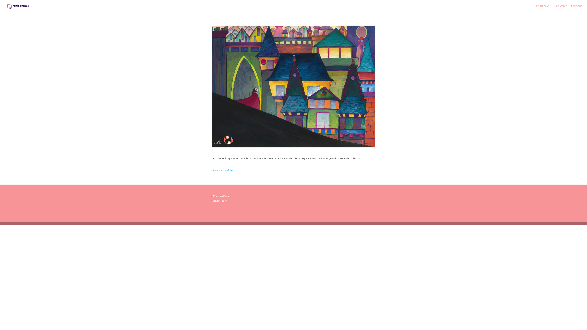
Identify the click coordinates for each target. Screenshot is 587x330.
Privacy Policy (220, 200)
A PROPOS (576, 6)
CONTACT (561, 6)
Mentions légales (222, 196)
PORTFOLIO (542, 6)
